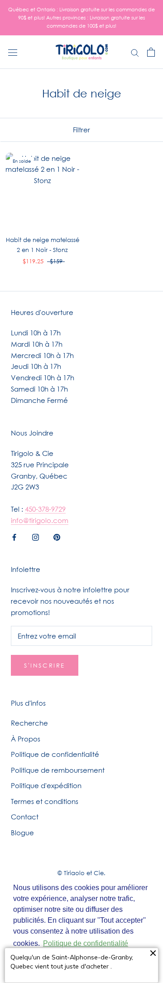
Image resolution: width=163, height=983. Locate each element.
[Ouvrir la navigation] (12, 52)
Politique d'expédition (46, 785)
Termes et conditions (44, 801)
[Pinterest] (56, 536)
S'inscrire (44, 665)
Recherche (29, 723)
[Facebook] (14, 536)
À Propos (25, 739)
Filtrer (81, 130)
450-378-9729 (45, 509)
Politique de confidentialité (55, 754)
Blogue (22, 832)
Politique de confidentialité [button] (85, 943)
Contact (24, 817)
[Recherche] (135, 52)
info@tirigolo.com (39, 520)
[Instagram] (35, 536)
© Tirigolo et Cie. (81, 872)
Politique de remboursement (58, 770)
